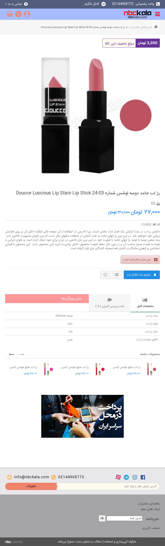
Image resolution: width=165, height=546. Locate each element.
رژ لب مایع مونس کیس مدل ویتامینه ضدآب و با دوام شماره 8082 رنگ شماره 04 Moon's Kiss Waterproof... (74, 367)
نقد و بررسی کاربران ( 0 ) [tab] (109, 306)
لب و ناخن (146, 27)
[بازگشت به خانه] (156, 27)
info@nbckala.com (31, 477)
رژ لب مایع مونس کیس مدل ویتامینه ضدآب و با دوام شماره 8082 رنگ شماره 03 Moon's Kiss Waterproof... (125, 367)
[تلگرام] (126, 477)
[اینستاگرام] (135, 477)
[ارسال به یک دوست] (154, 202)
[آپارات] (118, 477)
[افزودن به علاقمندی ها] (105, 275)
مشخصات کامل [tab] (145, 306)
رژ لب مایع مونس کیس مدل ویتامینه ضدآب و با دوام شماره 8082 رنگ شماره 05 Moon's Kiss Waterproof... (22, 367)
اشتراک (31, 486)
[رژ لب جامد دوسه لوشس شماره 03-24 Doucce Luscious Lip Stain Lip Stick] (95, 115)
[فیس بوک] (143, 477)
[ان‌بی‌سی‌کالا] (138, 14)
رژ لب (133, 27)
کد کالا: (156, 225)
